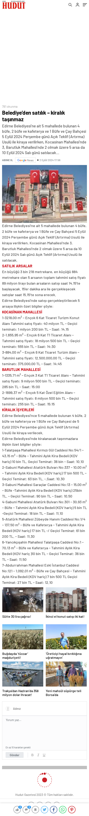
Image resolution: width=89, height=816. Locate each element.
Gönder (14, 755)
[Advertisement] (44, 56)
